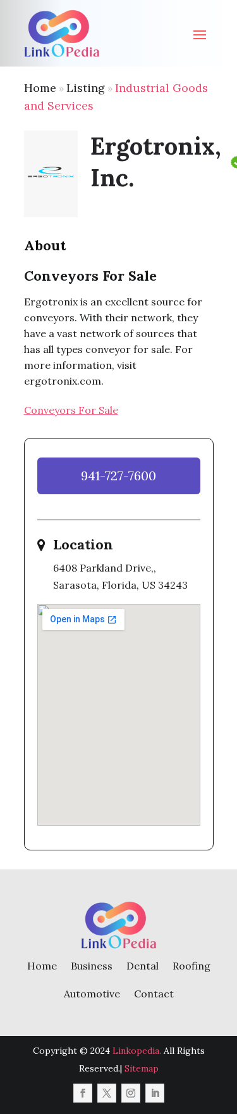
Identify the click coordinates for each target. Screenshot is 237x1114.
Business (91, 965)
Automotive (92, 993)
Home (40, 87)
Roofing (191, 965)
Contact (154, 993)
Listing (85, 87)
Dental (142, 965)
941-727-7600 (118, 475)
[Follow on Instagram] (130, 1093)
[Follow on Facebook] (82, 1093)
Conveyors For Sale (71, 410)
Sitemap (142, 1068)
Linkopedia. (136, 1050)
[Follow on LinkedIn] (154, 1093)
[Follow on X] (106, 1093)
